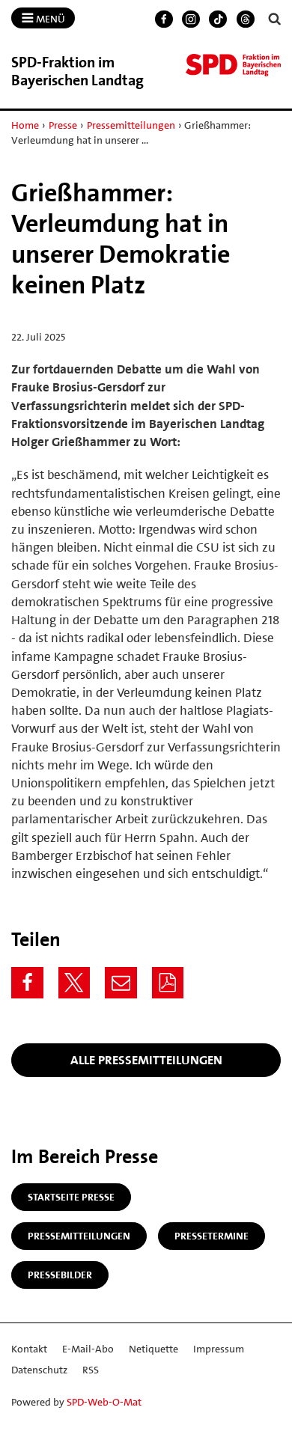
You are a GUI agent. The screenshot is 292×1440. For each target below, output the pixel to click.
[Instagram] (191, 19)
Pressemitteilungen (131, 125)
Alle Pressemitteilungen (146, 1060)
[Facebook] (164, 19)
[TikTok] (218, 19)
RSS (90, 1369)
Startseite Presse (71, 1196)
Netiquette (153, 1348)
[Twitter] (74, 983)
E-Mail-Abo (88, 1348)
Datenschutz (39, 1369)
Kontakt (29, 1348)
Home (25, 125)
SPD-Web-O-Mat (104, 1402)
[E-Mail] (121, 983)
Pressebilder (60, 1274)
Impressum (218, 1348)
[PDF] (168, 983)
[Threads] (246, 19)
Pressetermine (211, 1235)
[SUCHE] (275, 19)
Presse (63, 125)
